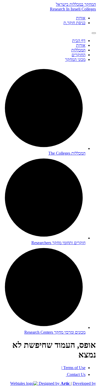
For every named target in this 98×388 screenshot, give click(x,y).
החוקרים (78, 55)
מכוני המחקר (75, 59)
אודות (80, 18)
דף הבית (78, 40)
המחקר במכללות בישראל (76, 4)
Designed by (54, 383)
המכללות (78, 50)
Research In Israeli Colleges (73, 9)
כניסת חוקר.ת (74, 22)
